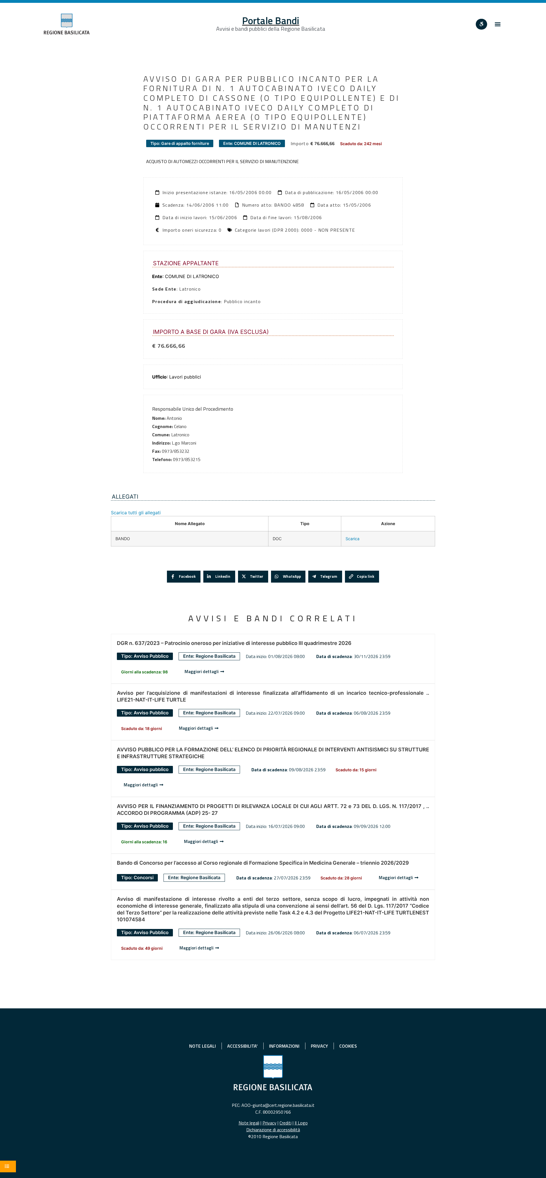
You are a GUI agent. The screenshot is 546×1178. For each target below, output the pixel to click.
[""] (481, 24)
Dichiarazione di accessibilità (273, 1129)
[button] (497, 24)
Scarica (352, 538)
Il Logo (301, 1122)
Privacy (269, 1122)
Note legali (249, 1122)
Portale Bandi (270, 20)
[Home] (67, 24)
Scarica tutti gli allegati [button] (136, 512)
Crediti (285, 1122)
